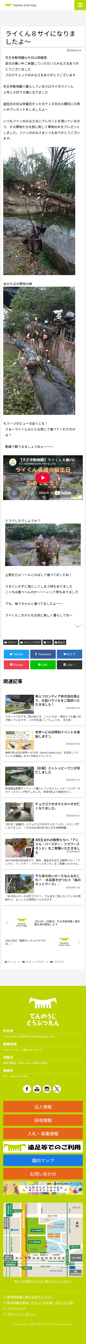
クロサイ (12, 642)
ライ (48, 642)
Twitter (57, 1089)
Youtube (37, 1089)
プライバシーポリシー (22, 1314)
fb (27, 1089)
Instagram (47, 1089)
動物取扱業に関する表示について (29, 1297)
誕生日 (61, 642)
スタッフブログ (31, 642)
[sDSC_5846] (43, 545)
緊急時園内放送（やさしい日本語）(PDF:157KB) (40, 1303)
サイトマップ (16, 1308)
